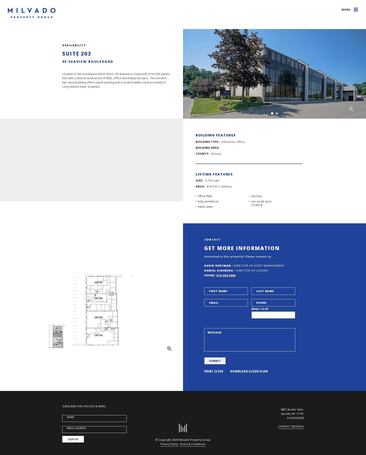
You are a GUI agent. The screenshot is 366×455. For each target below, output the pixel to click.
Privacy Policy (169, 444)
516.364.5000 (226, 275)
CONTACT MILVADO (291, 426)
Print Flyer (213, 371)
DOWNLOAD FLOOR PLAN (249, 371)
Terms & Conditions (192, 444)
